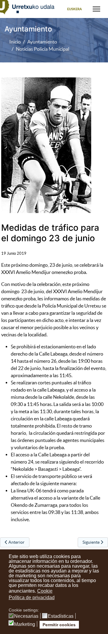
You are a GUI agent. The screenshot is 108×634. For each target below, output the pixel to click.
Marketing (24, 624)
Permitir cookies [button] (59, 624)
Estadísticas (61, 616)
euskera (74, 9)
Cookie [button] (44, 590)
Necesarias (26, 616)
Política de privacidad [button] (32, 597)
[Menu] (96, 9)
